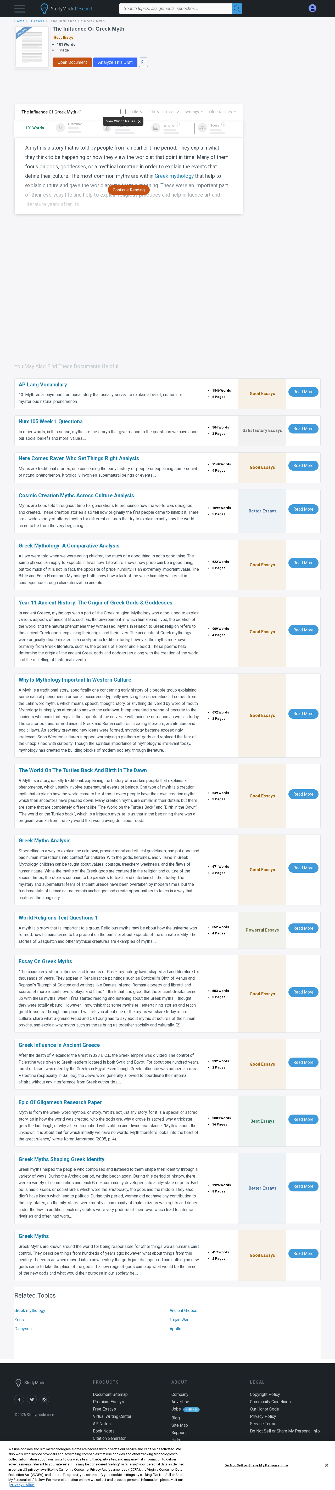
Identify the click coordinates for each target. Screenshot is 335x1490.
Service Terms (263, 1423)
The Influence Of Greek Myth (88, 29)
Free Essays (104, 1409)
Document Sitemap (110, 1394)
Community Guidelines (270, 1401)
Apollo (175, 1328)
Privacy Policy (263, 1416)
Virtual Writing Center (112, 1416)
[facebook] (20, 1402)
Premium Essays (108, 1401)
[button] (19, 9)
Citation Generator (109, 1438)
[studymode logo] (76, 8)
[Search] (237, 8)
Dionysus (23, 1328)
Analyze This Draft (115, 62)
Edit (151, 111)
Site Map (179, 1425)
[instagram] (45, 1402)
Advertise (180, 1401)
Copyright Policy (265, 1394)
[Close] (326, 1465)
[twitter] (33, 1402)
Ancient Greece (183, 1310)
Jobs (176, 1409)
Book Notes (104, 1431)
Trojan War (179, 1319)
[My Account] (315, 8)
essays (38, 21)
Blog (175, 1417)
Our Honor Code (264, 1409)
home (19, 21)
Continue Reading (129, 189)
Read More (303, 391)
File (135, 111)
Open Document (72, 62)
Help (175, 1439)
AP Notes (102, 1423)
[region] (167, 1465)
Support (178, 1432)
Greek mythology (29, 1310)
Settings (192, 111)
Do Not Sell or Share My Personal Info (256, 1465)
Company (179, 1394)
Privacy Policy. (22, 1485)
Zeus (19, 1319)
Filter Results (220, 111)
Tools (170, 111)
